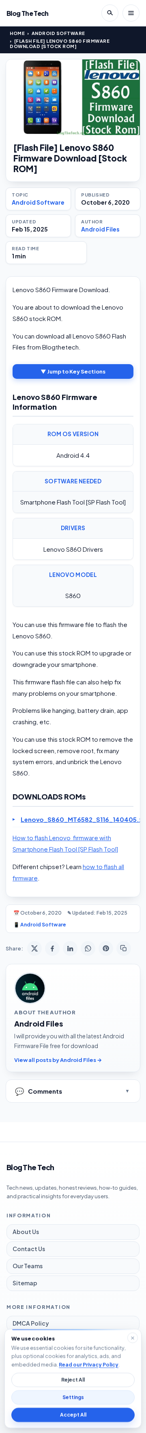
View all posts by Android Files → (58, 1060)
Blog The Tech (27, 13)
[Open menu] (131, 13)
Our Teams (28, 1265)
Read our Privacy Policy (88, 1364)
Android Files (100, 229)
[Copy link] (123, 948)
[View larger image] (73, 97)
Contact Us (29, 1248)
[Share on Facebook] (52, 948)
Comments (38, 1091)
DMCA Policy (31, 1323)
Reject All (73, 1380)
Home (17, 33)
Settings (73, 1397)
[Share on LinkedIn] (70, 948)
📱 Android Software (39, 925)
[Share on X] (34, 948)
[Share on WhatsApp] (88, 948)
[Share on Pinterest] (106, 948)
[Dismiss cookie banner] (132, 1338)
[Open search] (109, 13)
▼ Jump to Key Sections (73, 371)
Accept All (73, 1415)
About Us (26, 1231)
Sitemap (25, 1283)
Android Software (58, 33)
